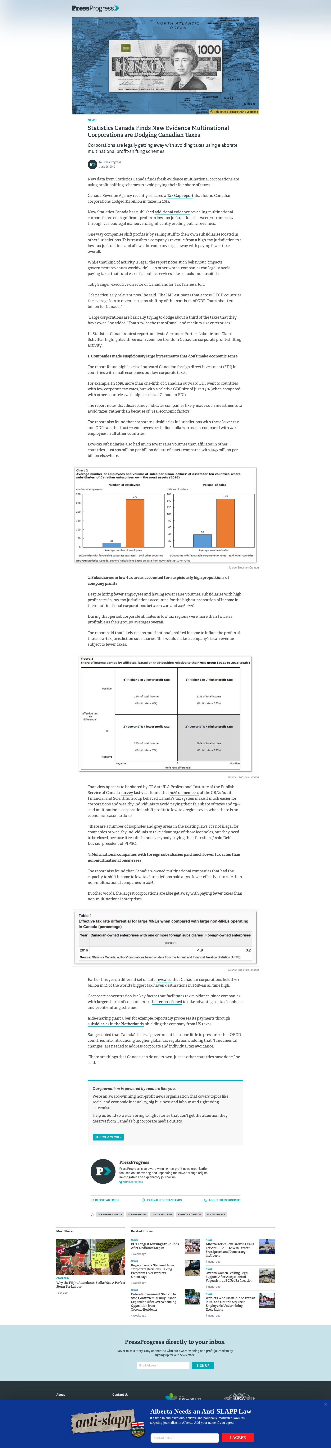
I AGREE (238, 1437)
